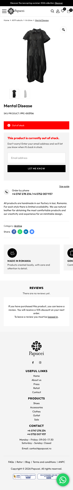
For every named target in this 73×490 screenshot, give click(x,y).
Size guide (64, 186)
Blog (27, 461)
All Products (17, 20)
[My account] (58, 11)
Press (36, 384)
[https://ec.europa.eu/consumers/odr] (48, 476)
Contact (36, 392)
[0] (62, 10)
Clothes (36, 411)
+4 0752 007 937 (42, 194)
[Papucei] (15, 11)
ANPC (61, 461)
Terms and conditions (44, 461)
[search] (52, 11)
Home (6, 20)
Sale (36, 419)
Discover (59, 3)
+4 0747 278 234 (21, 194)
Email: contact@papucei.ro (36, 448)
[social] (33, 362)
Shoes (36, 403)
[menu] (4, 11)
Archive (28, 20)
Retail (36, 387)
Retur (20, 461)
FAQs (11, 461)
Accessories (36, 407)
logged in (53, 316)
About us (36, 379)
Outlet (36, 415)
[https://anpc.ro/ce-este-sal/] (24, 476)
